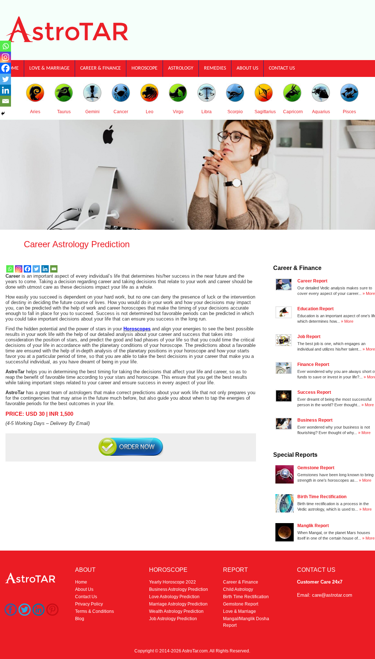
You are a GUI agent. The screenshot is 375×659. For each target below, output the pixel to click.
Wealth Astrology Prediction (176, 611)
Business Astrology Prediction (178, 589)
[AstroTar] (67, 41)
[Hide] (3, 113)
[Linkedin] (45, 269)
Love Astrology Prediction (174, 596)
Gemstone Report (240, 604)
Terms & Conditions (94, 611)
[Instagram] (18, 269)
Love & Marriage (49, 68)
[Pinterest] (52, 614)
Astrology (180, 68)
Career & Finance (100, 68)
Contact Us (282, 68)
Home (81, 582)
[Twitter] (36, 269)
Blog (79, 618)
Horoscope (144, 68)
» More (369, 293)
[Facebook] (27, 269)
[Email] (53, 269)
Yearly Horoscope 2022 (172, 582)
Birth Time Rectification (246, 596)
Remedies (215, 68)
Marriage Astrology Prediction (178, 604)
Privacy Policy (89, 604)
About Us (247, 68)
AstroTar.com (195, 651)
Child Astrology (238, 589)
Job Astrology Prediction (173, 618)
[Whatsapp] (10, 269)
